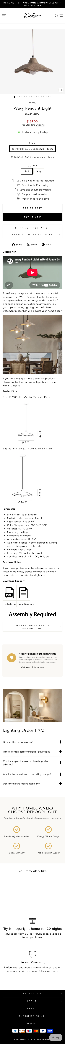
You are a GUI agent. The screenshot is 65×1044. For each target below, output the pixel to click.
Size (32, 143)
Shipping (40, 124)
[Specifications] (23, 592)
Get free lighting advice (32, 667)
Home (32, 102)
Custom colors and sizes (32, 234)
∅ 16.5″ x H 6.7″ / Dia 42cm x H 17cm (32, 156)
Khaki (26, 171)
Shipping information (32, 228)
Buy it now (32, 217)
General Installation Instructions (32, 627)
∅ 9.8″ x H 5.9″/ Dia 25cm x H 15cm (32, 148)
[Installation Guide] (9, 592)
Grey (39, 171)
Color (32, 165)
